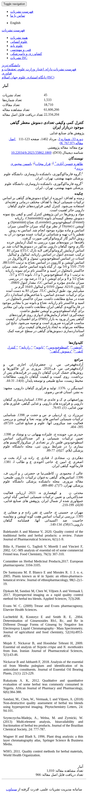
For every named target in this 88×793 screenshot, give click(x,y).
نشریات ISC (18, 58)
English (15, 23)
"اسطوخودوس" (58, 347)
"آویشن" (77, 347)
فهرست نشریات (21, 11)
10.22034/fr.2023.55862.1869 (31, 152)
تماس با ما (17, 15)
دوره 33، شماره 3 (71, 139)
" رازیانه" (26, 347)
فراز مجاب (43, 164)
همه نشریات (19, 37)
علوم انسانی (19, 41)
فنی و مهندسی (20, 50)
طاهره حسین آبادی (69, 164)
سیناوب (11, 789)
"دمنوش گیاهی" (61, 351)
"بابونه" (40, 347)
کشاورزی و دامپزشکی (26, 54)
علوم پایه (16, 46)
